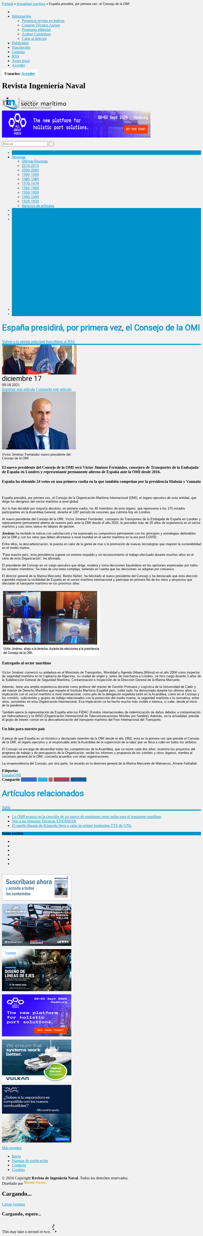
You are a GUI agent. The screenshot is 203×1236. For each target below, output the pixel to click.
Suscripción (21, 47)
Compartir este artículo (54, 389)
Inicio (16, 1156)
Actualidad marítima (31, 4)
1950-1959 (30, 192)
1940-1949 (30, 197)
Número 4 (29, 245)
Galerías (18, 52)
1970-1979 (30, 184)
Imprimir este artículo (18, 389)
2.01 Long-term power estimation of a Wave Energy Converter (80, 275)
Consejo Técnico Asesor (41, 25)
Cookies (18, 1169)
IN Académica (22, 219)
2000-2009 (30, 170)
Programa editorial (36, 29)
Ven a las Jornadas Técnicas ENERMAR (44, 821)
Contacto (19, 1165)
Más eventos (12, 1148)
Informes (19, 215)
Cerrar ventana (13, 1204)
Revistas (18, 157)
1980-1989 (30, 179)
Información (31, 305)
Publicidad (20, 43)
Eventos (18, 314)
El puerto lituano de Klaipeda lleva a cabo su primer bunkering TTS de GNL (72, 825)
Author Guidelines (36, 34)
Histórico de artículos (38, 206)
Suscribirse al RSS (60, 341)
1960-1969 (30, 188)
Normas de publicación (39, 301)
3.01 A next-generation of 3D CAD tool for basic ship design (78, 261)
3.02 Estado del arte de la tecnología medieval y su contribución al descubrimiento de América (105, 266)
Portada (7, 4)
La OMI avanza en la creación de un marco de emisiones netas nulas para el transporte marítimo (86, 817)
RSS (15, 56)
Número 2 (29, 270)
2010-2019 (30, 166)
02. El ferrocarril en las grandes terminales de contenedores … (79, 292)
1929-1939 (30, 201)
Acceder (18, 65)
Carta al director (34, 38)
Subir (6, 807)
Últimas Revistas (35, 161)
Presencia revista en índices (43, 21)
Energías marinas (25, 210)
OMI (17, 775)
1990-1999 (30, 175)
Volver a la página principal (23, 341)
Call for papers (33, 296)
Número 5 (29, 232)
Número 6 (29, 223)
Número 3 (29, 257)
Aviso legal (20, 61)
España (7, 775)
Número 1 (29, 279)
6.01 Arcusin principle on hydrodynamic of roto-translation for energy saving (91, 228)
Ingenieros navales (26, 309)
